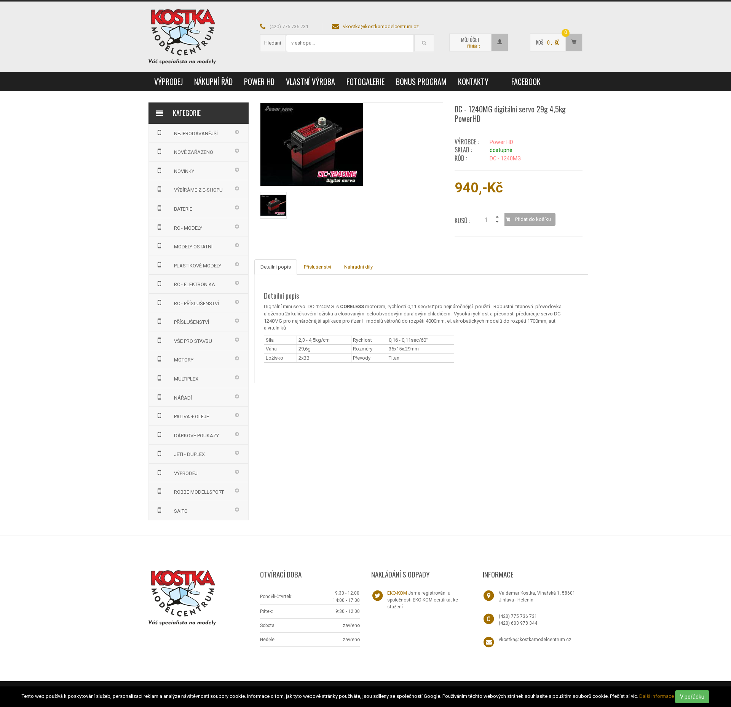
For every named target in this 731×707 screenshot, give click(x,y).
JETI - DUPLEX (189, 454)
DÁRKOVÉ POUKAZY (196, 435)
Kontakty (473, 81)
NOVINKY (184, 171)
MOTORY (183, 360)
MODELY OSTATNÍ (193, 247)
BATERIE (183, 209)
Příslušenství (317, 267)
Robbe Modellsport (199, 492)
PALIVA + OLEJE (191, 416)
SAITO (181, 511)
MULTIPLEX (186, 379)
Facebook (526, 81)
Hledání (272, 43)
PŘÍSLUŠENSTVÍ (191, 322)
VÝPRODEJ (168, 81)
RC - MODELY (188, 228)
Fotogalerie (365, 81)
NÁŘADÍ (183, 398)
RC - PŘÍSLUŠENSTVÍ (196, 303)
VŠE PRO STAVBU (193, 341)
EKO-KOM (397, 593)
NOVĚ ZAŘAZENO (193, 152)
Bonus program (421, 81)
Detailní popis (275, 267)
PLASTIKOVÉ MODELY (197, 266)
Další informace (656, 696)
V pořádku (692, 697)
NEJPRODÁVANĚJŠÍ (196, 133)
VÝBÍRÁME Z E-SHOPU (198, 190)
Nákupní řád (213, 81)
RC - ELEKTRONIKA (194, 284)
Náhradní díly (358, 267)
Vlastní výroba (310, 81)
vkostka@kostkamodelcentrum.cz (381, 26)
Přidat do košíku (532, 219)
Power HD (259, 81)
